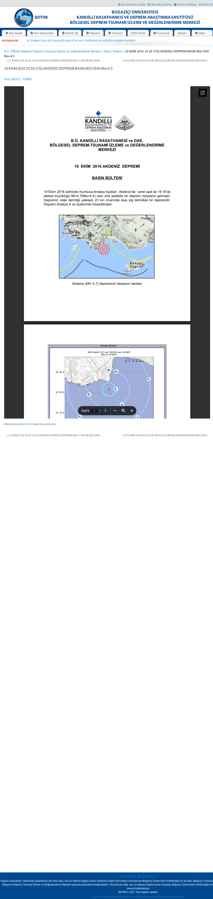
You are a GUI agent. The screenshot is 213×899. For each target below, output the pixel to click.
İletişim (182, 33)
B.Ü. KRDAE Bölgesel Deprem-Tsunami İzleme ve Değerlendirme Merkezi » (54, 51)
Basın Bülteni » (114, 51)
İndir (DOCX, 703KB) (18, 79)
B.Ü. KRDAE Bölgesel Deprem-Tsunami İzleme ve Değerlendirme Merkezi (138, 897)
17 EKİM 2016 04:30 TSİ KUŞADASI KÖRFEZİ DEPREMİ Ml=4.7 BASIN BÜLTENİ (53, 60)
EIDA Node (138, 33)
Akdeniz (22, 424)
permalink (50, 424)
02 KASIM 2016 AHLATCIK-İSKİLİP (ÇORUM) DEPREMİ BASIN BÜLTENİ (166, 60)
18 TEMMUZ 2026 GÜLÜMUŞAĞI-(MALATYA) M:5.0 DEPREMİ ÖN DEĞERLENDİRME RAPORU (81, 40)
